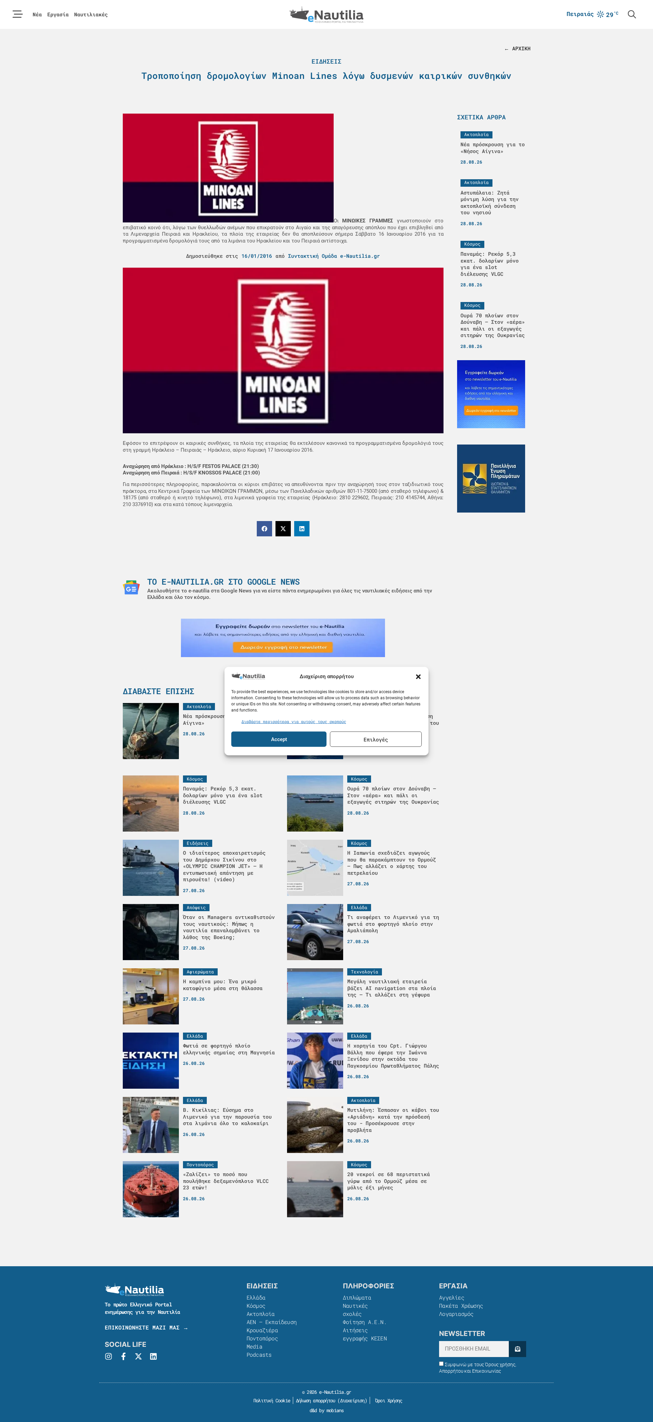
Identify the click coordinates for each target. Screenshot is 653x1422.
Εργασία (58, 14)
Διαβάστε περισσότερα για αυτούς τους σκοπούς (293, 721)
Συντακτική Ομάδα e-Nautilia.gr (334, 255)
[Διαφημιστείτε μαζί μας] (283, 638)
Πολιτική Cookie (270, 1400)
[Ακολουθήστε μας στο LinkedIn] (153, 1356)
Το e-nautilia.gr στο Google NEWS (223, 581)
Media (254, 1346)
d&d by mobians (326, 1410)
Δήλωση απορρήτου (315, 1400)
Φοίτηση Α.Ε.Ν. (365, 1321)
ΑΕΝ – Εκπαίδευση (272, 1321)
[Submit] (517, 1349)
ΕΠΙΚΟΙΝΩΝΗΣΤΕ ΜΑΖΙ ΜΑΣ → (146, 1327)
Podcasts (259, 1354)
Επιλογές (376, 739)
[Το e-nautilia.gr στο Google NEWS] (131, 587)
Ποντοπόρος (262, 1338)
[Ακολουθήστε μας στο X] (138, 1356)
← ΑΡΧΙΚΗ (517, 48)
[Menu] (18, 14)
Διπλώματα (357, 1297)
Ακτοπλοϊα (261, 1313)
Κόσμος (256, 1305)
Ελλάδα (256, 1297)
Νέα (37, 14)
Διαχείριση (352, 1400)
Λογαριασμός (456, 1313)
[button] (418, 676)
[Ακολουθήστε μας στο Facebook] (123, 1356)
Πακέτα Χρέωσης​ (461, 1305)
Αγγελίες (451, 1297)
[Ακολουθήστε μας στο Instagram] (108, 1356)
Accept (279, 739)
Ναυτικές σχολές (355, 1309)
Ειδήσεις (326, 61)
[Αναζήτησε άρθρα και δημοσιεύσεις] (632, 14)
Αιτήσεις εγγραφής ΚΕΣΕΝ (365, 1334)
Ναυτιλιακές (91, 14)
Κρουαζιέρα (262, 1330)
